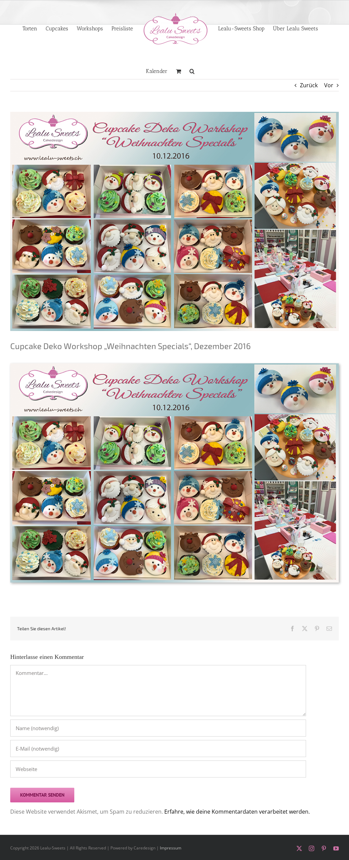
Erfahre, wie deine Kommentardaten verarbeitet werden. (237, 811)
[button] (192, 70)
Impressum (170, 848)
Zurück (309, 85)
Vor (328, 85)
